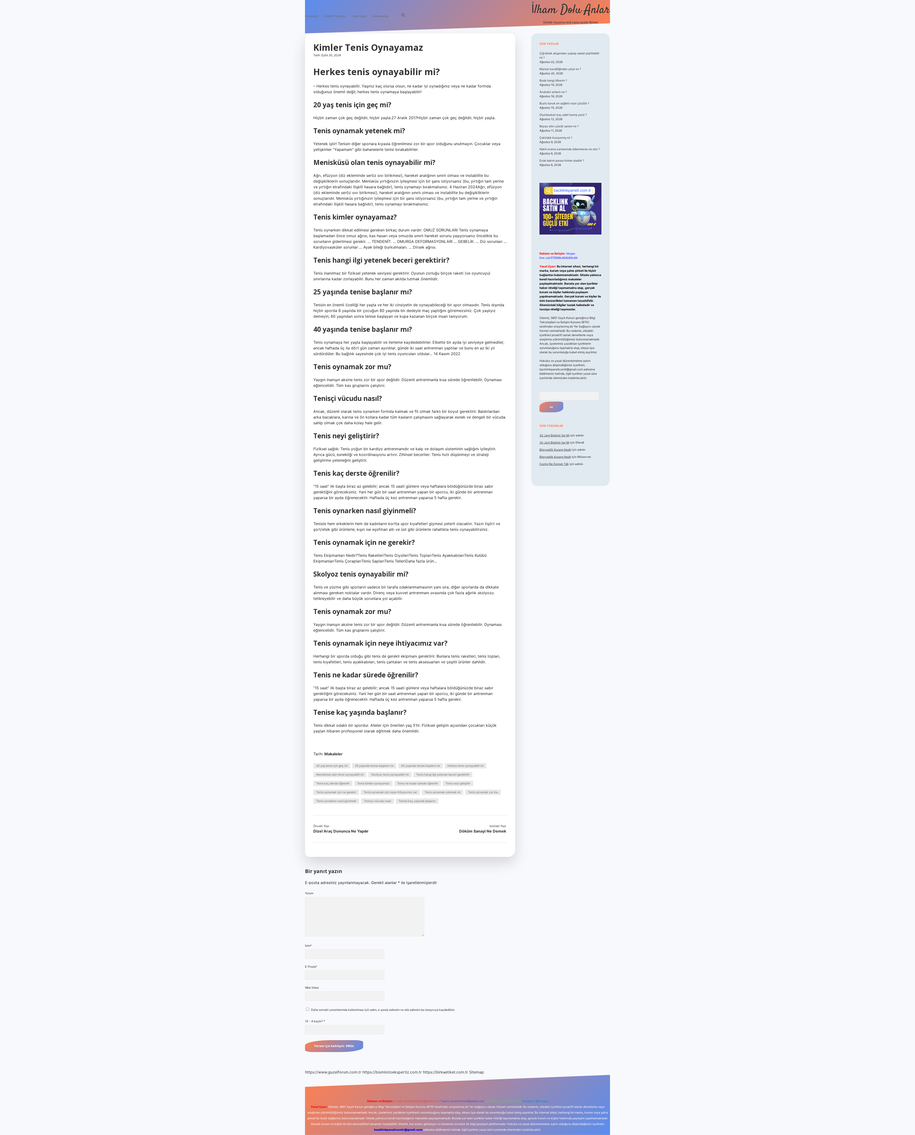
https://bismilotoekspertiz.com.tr (392, 1072)
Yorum (309, 893)
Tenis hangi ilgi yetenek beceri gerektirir (442, 774)
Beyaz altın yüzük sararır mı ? (559, 126)
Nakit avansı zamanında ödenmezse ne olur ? (569, 149)
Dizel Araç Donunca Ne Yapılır (341, 831)
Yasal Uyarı (358, 16)
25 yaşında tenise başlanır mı (374, 765)
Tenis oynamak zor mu (483, 792)
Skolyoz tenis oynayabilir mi (390, 774)
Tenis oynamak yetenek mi (442, 792)
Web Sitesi (312, 987)
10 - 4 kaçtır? (315, 1021)
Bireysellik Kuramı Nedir (555, 449)
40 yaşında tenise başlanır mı (420, 765)
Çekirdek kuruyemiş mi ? (555, 137)
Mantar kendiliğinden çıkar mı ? (560, 69)
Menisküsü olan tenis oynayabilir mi (340, 774)
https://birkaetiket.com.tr (445, 1072)
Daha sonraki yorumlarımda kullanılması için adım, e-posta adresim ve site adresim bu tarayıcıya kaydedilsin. (383, 1010)
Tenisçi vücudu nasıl (377, 801)
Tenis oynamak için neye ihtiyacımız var (390, 792)
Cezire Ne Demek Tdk (554, 464)
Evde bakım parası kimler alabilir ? (561, 160)
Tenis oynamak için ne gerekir (336, 792)
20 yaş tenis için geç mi (331, 765)
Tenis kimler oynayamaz (373, 783)
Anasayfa (311, 16)
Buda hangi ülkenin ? (553, 80)
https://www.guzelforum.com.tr (333, 1072)
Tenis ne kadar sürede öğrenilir (417, 783)
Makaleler (333, 754)
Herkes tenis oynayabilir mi (465, 765)
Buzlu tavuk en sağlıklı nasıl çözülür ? (564, 103)
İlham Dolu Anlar (570, 10)
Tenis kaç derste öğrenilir (333, 783)
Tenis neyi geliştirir (458, 783)
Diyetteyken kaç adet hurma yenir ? (563, 115)
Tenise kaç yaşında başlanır (417, 801)
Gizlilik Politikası (335, 16)
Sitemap (476, 1072)
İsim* (308, 945)
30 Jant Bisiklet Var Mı (554, 435)
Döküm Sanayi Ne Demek (482, 831)
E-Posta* (311, 966)
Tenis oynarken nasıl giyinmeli (336, 801)
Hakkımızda (380, 16)
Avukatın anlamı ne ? (553, 92)
